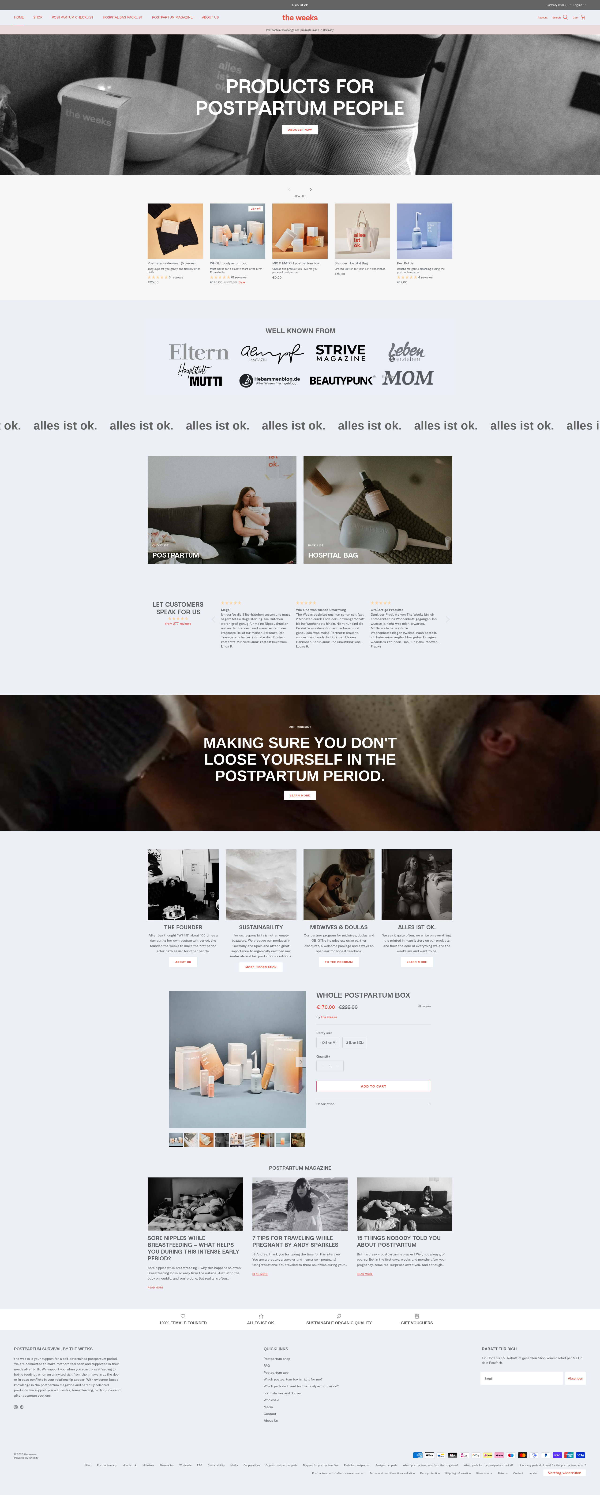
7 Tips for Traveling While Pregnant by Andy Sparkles (295, 1241)
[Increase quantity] (339, 1066)
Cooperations (252, 1465)
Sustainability (216, 1465)
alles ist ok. (130, 1465)
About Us (183, 962)
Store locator (484, 1473)
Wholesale (271, 1400)
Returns (503, 1473)
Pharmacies (167, 1465)
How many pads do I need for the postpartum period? (552, 1465)
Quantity (323, 1056)
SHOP (37, 17)
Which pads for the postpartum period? (488, 1465)
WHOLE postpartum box (363, 995)
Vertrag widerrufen (564, 1472)
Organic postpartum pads (281, 1465)
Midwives (148, 1465)
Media (268, 1407)
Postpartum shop (277, 1359)
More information (261, 967)
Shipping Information (458, 1473)
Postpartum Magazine (300, 1168)
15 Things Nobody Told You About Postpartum (399, 1241)
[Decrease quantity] (321, 1066)
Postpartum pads (386, 1465)
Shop (88, 1465)
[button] (158, 277)
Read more (156, 1287)
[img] (178, 618)
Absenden (575, 1378)
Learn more (300, 795)
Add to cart (373, 1086)
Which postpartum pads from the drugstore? (430, 1465)
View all (300, 196)
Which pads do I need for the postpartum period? (301, 1386)
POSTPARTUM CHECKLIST (73, 17)
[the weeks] (300, 17)
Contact (270, 1414)
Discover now (300, 129)
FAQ (267, 1365)
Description (325, 1104)
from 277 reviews (178, 623)
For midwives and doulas (282, 1393)
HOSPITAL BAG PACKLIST (123, 17)
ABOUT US (210, 17)
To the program (339, 962)
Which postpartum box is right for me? (293, 1379)
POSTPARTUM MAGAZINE (172, 17)
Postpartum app (276, 1372)
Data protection (430, 1473)
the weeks (329, 1017)
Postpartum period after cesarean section (338, 1473)
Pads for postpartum (357, 1465)
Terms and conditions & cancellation (392, 1473)
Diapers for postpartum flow (320, 1465)
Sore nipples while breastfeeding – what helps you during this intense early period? (193, 1248)
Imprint (533, 1473)
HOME (19, 17)
